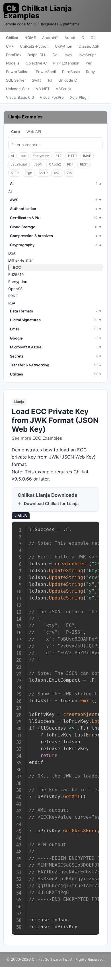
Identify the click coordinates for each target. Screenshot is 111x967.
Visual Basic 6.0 (20, 97)
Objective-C (36, 63)
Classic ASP (89, 46)
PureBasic (71, 71)
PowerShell (46, 71)
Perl (89, 63)
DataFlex (13, 55)
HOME (30, 37)
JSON (38, 164)
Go (54, 55)
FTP (58, 156)
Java (68, 55)
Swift (36, 80)
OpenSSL (16, 288)
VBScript (63, 88)
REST (84, 164)
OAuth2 (55, 164)
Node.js (13, 63)
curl (23, 156)
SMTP (43, 173)
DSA (12, 253)
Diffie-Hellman (21, 260)
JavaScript (87, 55)
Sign (28, 173)
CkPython (63, 46)
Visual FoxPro (52, 97)
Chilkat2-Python (34, 46)
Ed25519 (16, 274)
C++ (10, 46)
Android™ (50, 37)
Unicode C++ (18, 88)
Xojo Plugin (80, 97)
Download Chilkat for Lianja (51, 503)
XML (57, 173)
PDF (70, 164)
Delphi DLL (36, 55)
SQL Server (16, 80)
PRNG (13, 296)
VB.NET (43, 88)
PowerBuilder (18, 71)
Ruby (90, 71)
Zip (69, 173)
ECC (17, 267)
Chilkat (12, 37)
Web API (33, 131)
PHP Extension (66, 63)
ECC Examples (47, 438)
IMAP (87, 156)
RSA (11, 303)
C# (93, 37)
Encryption (41, 156)
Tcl (49, 80)
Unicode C (67, 80)
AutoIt (70, 37)
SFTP (15, 173)
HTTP (72, 156)
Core (15, 131)
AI (12, 156)
